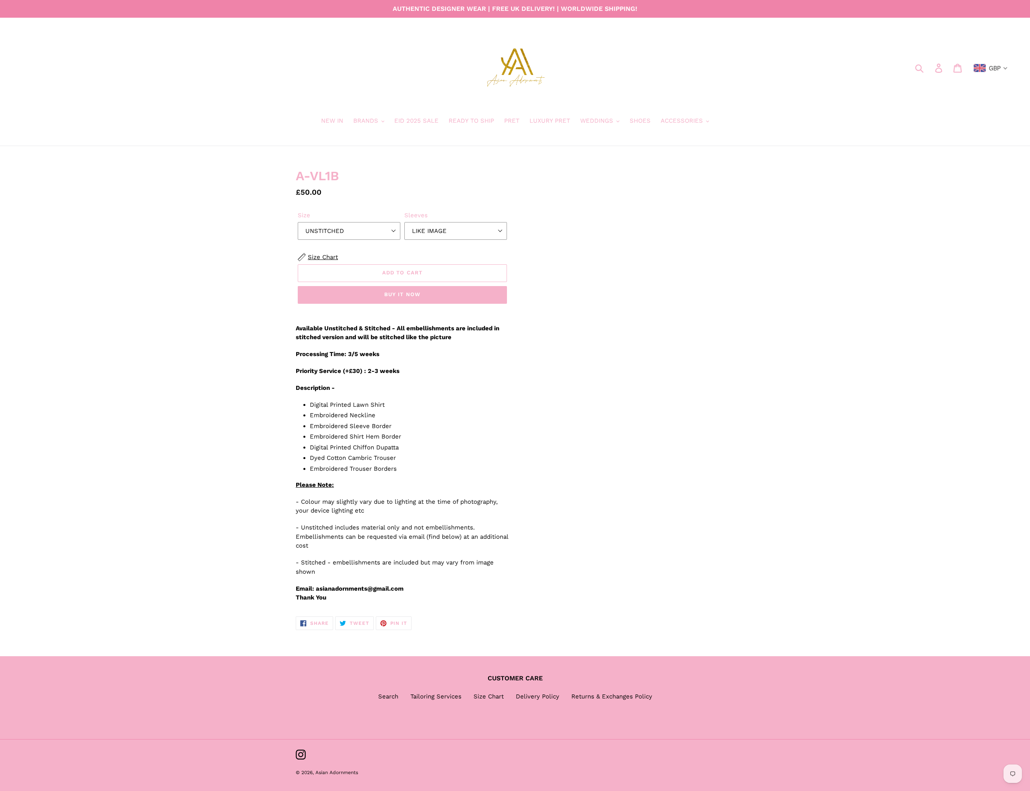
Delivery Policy (537, 696)
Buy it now (402, 294)
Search (388, 696)
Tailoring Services (435, 696)
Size (304, 215)
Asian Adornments (336, 772)
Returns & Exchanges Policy (611, 696)
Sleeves (416, 215)
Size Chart (489, 696)
